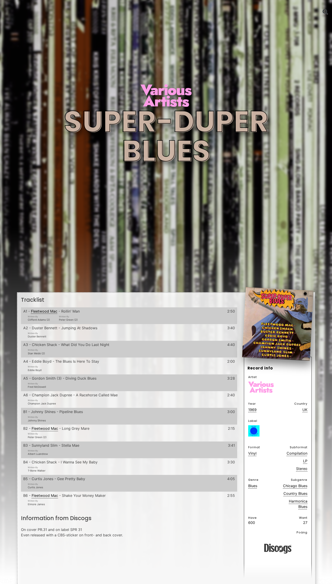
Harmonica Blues (298, 504)
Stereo (301, 468)
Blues (252, 486)
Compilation (297, 453)
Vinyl (252, 453)
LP (305, 461)
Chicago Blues (295, 486)
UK (304, 409)
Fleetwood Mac (44, 311)
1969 (252, 409)
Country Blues (295, 493)
